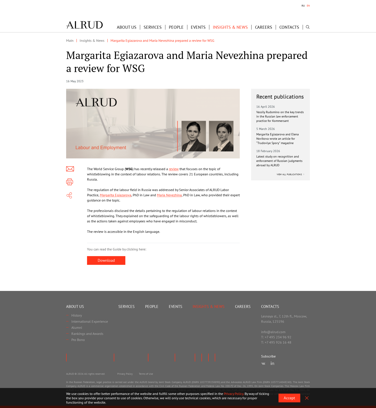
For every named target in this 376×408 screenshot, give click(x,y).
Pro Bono (78, 339)
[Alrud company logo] (84, 24)
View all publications (290, 174)
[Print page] (69, 181)
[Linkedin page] (272, 363)
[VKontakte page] (263, 363)
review (174, 169)
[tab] (303, 5)
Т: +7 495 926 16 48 (276, 342)
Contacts (289, 27)
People (176, 27)
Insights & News (230, 27)
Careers (263, 27)
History (76, 315)
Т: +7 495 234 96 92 (276, 337)
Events (198, 27)
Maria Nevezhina (169, 195)
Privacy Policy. (234, 393)
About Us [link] (126, 27)
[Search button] (308, 27)
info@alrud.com (273, 332)
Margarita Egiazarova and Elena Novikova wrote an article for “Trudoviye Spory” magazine (277, 138)
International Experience (89, 321)
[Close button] (307, 398)
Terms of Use (146, 373)
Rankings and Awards (87, 333)
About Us (75, 306)
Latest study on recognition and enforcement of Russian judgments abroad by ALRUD (279, 160)
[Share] (69, 195)
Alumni (76, 327)
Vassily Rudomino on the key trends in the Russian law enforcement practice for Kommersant (280, 116)
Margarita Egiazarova (115, 195)
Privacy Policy (125, 373)
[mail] (70, 168)
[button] (126, 27)
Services (153, 27)
